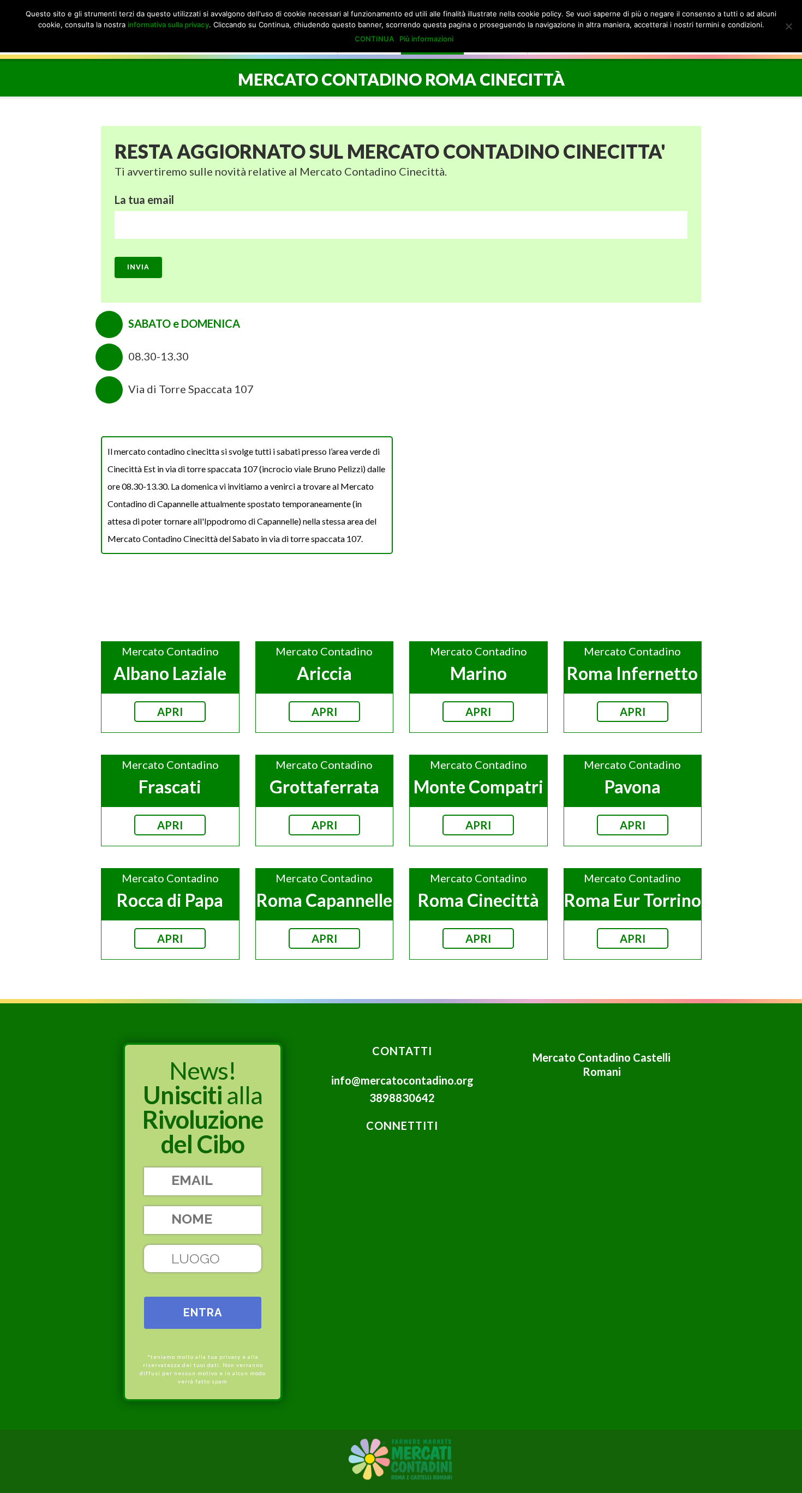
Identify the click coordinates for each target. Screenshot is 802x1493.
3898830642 (402, 1097)
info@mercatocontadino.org (402, 1080)
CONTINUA (374, 38)
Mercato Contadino (170, 651)
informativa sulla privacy (168, 24)
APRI (170, 711)
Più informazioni (426, 38)
